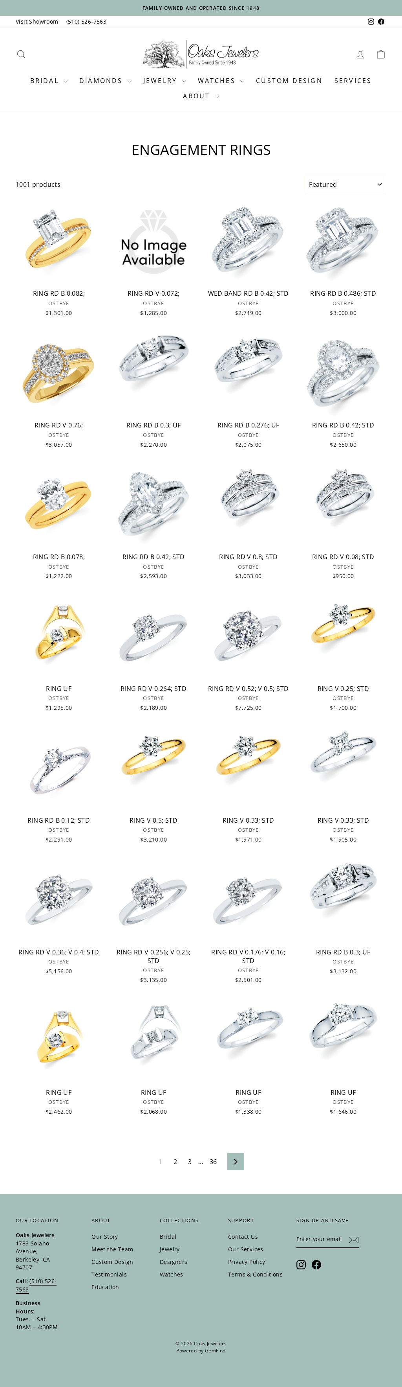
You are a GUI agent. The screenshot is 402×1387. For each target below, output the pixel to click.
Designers (174, 1261)
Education (105, 1287)
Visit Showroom (37, 21)
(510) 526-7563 (86, 21)
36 (213, 1161)
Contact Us (243, 1236)
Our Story (104, 1236)
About (198, 96)
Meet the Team (112, 1249)
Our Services (245, 1249)
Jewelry (161, 80)
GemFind (215, 1350)
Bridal (46, 80)
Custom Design (289, 80)
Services (353, 80)
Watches (218, 80)
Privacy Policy (246, 1261)
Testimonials (109, 1274)
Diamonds (102, 80)
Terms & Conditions (255, 1274)
